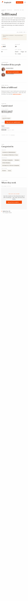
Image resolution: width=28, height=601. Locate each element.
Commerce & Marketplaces (8, 152)
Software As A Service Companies (10, 165)
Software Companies (7, 160)
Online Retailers (6, 162)
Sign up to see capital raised (14, 122)
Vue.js (9, 170)
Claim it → (6, 38)
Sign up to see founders (14, 72)
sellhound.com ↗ (22, 32)
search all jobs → (17, 94)
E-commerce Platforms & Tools (10, 155)
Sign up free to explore (14, 202)
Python (4, 170)
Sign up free (19, 2)
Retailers (17, 160)
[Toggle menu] (25, 2)
